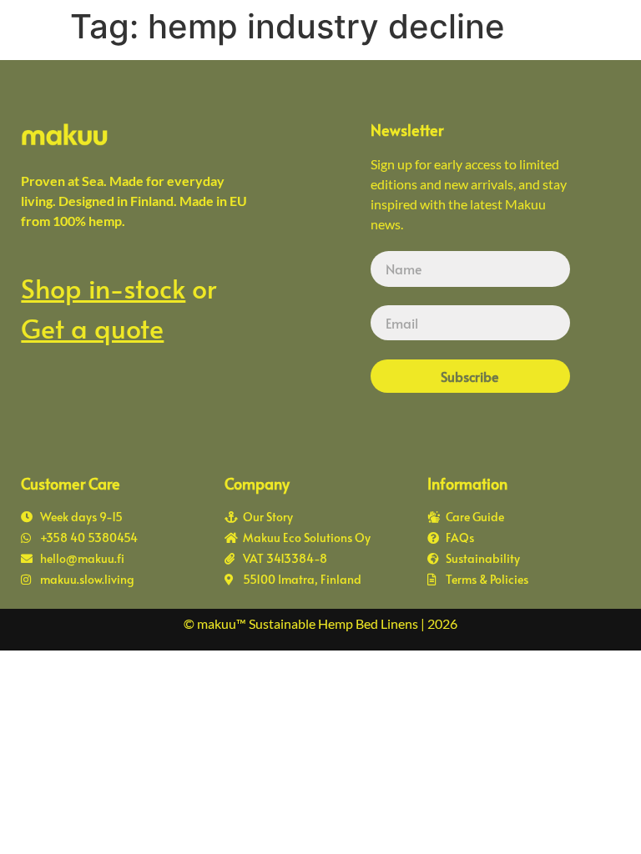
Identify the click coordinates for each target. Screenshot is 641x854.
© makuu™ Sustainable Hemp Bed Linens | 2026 (320, 623)
